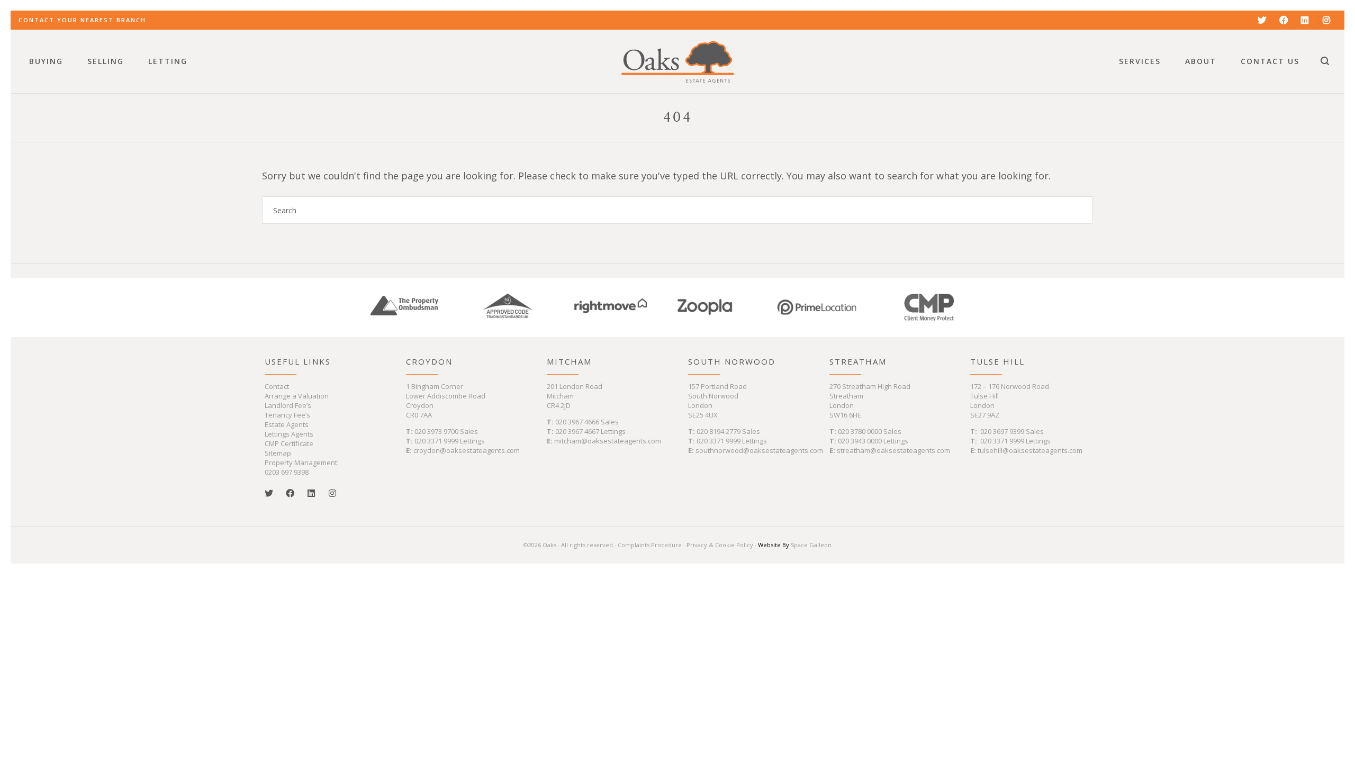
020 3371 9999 (436, 441)
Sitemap (278, 453)
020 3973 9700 (436, 431)
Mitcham (569, 361)
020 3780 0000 (860, 431)
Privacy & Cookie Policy (719, 545)
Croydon (429, 361)
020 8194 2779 (718, 431)
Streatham (858, 361)
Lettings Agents (289, 434)
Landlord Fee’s (288, 405)
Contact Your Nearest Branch (82, 20)
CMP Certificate (289, 443)
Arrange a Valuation (297, 396)
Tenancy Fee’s (287, 415)
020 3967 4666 (578, 422)
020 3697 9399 (1002, 431)
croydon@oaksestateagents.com (466, 450)
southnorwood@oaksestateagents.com (759, 450)
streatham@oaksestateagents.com (893, 450)
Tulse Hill (997, 361)
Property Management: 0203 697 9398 (302, 467)
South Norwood (731, 361)
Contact (277, 386)
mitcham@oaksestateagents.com (607, 441)
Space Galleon (811, 545)
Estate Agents (287, 424)
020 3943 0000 (860, 441)
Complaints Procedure (650, 545)
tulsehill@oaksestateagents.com (1030, 450)
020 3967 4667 (578, 431)
